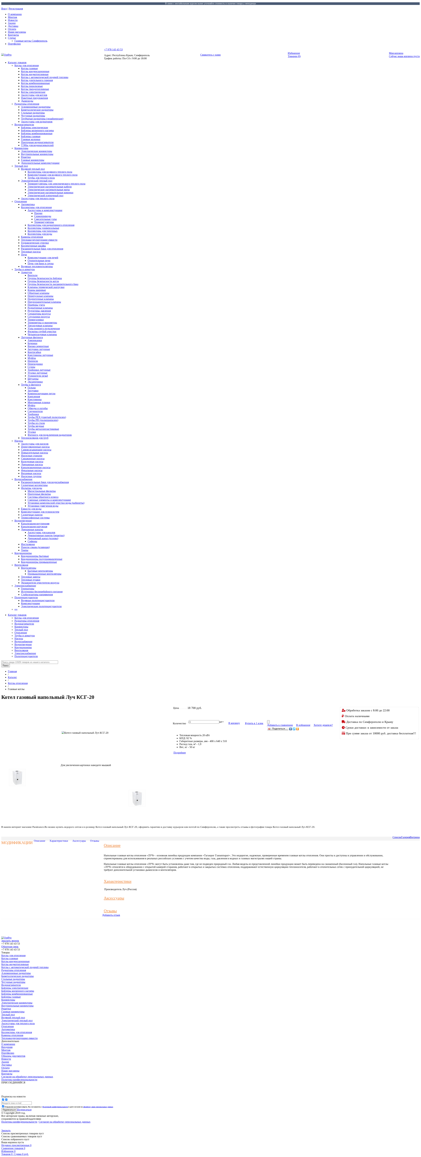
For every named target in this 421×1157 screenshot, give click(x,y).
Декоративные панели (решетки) (46, 535)
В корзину (234, 723)
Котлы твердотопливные (35, 89)
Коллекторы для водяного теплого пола (50, 171)
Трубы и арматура (24, 269)
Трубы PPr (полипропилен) (43, 420)
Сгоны (31, 367)
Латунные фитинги (32, 337)
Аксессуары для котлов (34, 95)
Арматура (26, 272)
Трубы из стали (36, 423)
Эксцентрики (35, 381)
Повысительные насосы (34, 452)
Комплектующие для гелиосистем (40, 511)
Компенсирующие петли (41, 393)
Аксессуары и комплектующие (45, 210)
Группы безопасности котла (43, 281)
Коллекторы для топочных (43, 231)
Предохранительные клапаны (44, 301)
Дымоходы (27, 101)
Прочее (38, 213)
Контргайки (34, 352)
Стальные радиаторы (33, 112)
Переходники (35, 364)
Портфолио (14, 43)
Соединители (35, 411)
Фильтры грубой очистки (42, 331)
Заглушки (33, 390)
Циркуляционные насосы (35, 446)
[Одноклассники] (297, 729)
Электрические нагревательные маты (49, 189)
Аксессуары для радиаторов (36, 121)
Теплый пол (21, 166)
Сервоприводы (42, 216)
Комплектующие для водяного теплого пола (52, 174)
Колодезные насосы (32, 461)
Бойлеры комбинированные (36, 133)
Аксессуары (79, 840)
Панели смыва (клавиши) (35, 547)
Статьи (12, 37)
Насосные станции (31, 455)
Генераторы (27, 588)
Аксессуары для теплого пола (37, 198)
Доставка (13, 26)
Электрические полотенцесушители (41, 606)
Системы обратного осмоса (43, 497)
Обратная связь (9, 946)
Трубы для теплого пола (41, 177)
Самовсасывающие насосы (36, 449)
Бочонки (32, 343)
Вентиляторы (28, 568)
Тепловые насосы (31, 251)
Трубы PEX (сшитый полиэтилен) (47, 417)
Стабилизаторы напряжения (37, 594)
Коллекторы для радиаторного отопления (51, 225)
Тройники (33, 414)
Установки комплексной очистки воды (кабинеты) (56, 502)
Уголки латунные (37, 372)
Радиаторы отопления (26, 103)
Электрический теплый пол (36, 180)
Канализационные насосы (35, 467)
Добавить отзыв (111, 915)
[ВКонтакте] (290, 729)
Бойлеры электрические (34, 127)
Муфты (32, 358)
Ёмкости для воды (31, 508)
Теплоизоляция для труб (34, 437)
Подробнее (179, 752)
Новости (13, 20)
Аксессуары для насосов (35, 443)
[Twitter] (294, 729)
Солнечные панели (32, 514)
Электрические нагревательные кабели (50, 186)
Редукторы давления (39, 310)
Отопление (20, 201)
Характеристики (59, 840)
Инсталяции (28, 544)
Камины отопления (32, 236)
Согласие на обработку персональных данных (64, 1121)
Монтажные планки (39, 402)
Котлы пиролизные (32, 86)
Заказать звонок (10, 940)
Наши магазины (17, 32)
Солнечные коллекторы (34, 485)
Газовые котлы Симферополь (30, 40)
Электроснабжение (25, 585)
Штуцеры (33, 378)
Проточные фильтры (39, 494)
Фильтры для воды (31, 488)
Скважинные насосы (33, 458)
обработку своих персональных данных (98, 1107)
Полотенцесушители (26, 597)
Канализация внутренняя (35, 523)
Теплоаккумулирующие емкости (39, 239)
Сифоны (32, 541)
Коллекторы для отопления (36, 207)
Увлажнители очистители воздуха (40, 582)
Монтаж (12, 17)
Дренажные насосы (32, 464)
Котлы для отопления (26, 65)
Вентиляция (21, 565)
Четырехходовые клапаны (42, 334)
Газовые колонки (30, 139)
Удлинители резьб (38, 375)
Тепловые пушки (30, 579)
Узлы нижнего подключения (44, 328)
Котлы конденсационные (35, 71)
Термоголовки (36, 319)
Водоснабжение (23, 479)
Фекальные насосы (31, 470)
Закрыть (6, 1130)
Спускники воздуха (39, 316)
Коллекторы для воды (40, 234)
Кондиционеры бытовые (35, 556)
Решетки (26, 157)
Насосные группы (31, 476)
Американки (35, 340)
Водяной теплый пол (33, 168)
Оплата (12, 29)
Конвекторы (21, 148)
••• (15, 609)
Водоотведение (23, 520)
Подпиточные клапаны (41, 299)
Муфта (31, 405)
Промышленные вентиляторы (44, 573)
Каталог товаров (17, 62)
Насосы (18, 440)
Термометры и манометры (42, 322)
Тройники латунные (39, 369)
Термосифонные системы (35, 517)
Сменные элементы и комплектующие (49, 500)
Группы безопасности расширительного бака (53, 284)
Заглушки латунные (39, 349)
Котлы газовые (29, 68)
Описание (39, 840)
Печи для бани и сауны (41, 263)
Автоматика (28, 204)
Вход (4, 8)
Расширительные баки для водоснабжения (45, 482)
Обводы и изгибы (38, 408)
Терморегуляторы (44, 222)
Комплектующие (30, 603)
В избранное (303, 725)
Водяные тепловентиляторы (37, 266)
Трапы (24, 550)
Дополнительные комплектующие (40, 163)
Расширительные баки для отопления (42, 248)
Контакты (13, 34)
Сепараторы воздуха (39, 313)
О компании (15, 14)
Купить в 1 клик (254, 723)
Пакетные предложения (34, 98)
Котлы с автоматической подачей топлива (44, 77)
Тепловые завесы (30, 576)
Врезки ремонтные (38, 346)
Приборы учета (36, 304)
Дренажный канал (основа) (43, 538)
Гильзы (32, 387)
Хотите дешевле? (323, 725)
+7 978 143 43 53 (113, 49)
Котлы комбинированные (35, 83)
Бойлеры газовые (30, 136)
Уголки (32, 432)
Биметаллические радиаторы (37, 109)
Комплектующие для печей (43, 257)
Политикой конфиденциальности (55, 1107)
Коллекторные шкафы (33, 245)
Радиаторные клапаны (40, 307)
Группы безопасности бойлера (45, 278)
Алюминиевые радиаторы (35, 106)
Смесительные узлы (45, 219)
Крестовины (35, 399)
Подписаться (24, 1109)
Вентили (32, 275)
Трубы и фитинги (31, 384)
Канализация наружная (34, 526)
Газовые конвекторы (32, 160)
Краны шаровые (37, 290)
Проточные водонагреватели (37, 142)
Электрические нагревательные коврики (50, 192)
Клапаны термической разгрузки (46, 287)
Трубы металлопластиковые (43, 429)
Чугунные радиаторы (33, 115)
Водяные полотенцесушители (38, 600)
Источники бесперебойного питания (41, 591)
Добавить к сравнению (280, 725)
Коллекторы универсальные (43, 228)
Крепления (34, 396)
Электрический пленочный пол (45, 195)
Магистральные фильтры (42, 491)
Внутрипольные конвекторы (37, 154)
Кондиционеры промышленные (39, 562)
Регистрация (16, 8)
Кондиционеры (23, 553)
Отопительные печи (39, 260)
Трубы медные (36, 426)
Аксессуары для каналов (41, 532)
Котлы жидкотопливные (35, 74)
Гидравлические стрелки (35, 242)
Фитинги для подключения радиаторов (50, 435)
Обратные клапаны (38, 293)
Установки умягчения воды (43, 505)
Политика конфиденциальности (19, 1121)
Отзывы (94, 840)
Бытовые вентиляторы (40, 570)
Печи (24, 254)
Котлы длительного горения (37, 80)
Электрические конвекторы (36, 151)
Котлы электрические (33, 92)
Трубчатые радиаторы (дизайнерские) (42, 118)
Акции (12, 23)
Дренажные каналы (32, 529)
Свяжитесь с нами (210, 54)
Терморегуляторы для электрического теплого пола (56, 183)
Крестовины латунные (40, 355)
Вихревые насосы (31, 473)
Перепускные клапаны (40, 296)
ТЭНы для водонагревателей (37, 145)
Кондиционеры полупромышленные (41, 559)
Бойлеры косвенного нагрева (37, 130)
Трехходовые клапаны (40, 325)
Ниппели (33, 361)
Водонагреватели (24, 124)
